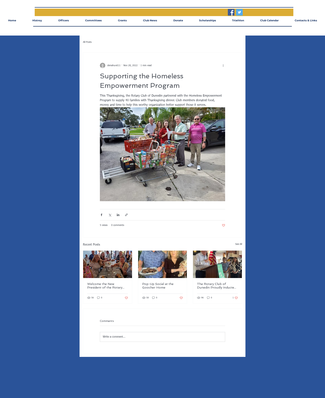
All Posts (87, 42)
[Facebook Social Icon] (231, 12)
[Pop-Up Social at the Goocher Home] (162, 264)
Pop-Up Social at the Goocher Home (158, 285)
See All (238, 244)
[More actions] (223, 65)
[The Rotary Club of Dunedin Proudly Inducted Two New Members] (217, 264)
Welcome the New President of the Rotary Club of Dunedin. (104, 285)
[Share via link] (126, 214)
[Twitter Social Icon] (239, 12)
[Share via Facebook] (101, 214)
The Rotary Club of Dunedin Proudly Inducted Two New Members (216, 285)
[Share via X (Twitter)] (109, 214)
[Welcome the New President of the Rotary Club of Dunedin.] (107, 264)
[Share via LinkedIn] (118, 214)
